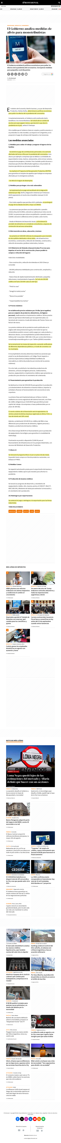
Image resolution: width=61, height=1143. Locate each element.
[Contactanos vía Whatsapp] (23, 1130)
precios (26, 511)
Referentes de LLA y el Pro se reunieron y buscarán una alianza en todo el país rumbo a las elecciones (18, 850)
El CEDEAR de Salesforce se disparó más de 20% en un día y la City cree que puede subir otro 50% (18, 880)
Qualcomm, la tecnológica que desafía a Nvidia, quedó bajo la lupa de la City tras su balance (42, 793)
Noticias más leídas (14, 740)
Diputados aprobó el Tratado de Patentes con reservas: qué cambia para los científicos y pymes (17, 620)
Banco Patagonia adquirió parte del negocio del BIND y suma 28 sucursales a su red (17, 822)
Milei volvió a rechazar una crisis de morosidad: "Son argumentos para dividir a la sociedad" (43, 1063)
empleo (19, 511)
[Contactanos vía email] (19, 1130)
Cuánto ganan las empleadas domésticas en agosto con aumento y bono (16, 648)
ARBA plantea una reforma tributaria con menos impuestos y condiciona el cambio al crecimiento (18, 591)
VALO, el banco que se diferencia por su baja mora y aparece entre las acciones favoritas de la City (18, 1063)
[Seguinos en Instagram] (26, 1119)
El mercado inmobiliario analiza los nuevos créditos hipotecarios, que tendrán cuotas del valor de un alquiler (17, 949)
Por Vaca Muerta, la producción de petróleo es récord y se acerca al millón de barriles (43, 977)
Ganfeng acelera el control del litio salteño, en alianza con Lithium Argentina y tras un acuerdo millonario (42, 949)
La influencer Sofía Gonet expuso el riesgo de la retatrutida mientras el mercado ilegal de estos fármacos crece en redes (17, 1092)
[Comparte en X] (12, 74)
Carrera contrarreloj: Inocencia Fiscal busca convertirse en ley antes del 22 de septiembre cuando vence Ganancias (42, 620)
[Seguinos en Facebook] (18, 1119)
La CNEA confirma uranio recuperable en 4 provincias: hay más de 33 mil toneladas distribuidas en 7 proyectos (42, 880)
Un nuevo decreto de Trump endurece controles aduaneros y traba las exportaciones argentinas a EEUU (42, 591)
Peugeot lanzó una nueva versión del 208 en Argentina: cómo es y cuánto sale (17, 1034)
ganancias (12, 511)
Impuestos (18, 25)
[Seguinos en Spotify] (43, 1119)
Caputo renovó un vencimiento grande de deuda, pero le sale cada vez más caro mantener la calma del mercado (17, 909)
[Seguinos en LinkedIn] (30, 1119)
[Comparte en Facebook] (8, 74)
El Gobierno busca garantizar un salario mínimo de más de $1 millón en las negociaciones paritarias (18, 893)
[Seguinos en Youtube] (35, 1119)
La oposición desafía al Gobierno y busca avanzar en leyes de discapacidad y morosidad (17, 793)
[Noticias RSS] (39, 1119)
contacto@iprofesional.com (30, 1138)
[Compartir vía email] (26, 74)
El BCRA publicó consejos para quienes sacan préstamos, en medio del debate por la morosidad (17, 1006)
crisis (31, 511)
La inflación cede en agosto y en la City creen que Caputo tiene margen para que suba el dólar (42, 1034)
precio (37, 511)
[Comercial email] (38, 1131)
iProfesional (10, 25)
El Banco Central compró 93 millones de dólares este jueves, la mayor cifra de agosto (17, 836)
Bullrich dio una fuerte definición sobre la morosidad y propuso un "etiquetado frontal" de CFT (17, 1020)
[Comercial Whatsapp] (42, 1131)
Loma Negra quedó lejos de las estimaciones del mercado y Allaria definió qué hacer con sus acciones (28, 779)
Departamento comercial (40, 1127)
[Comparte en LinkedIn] (19, 74)
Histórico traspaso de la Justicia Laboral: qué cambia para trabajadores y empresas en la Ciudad (17, 977)
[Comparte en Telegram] (22, 74)
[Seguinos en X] (22, 1119)
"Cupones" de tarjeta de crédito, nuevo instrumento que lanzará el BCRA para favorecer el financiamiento (43, 851)
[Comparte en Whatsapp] (15, 74)
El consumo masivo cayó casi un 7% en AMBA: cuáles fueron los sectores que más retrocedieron (18, 1077)
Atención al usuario (21, 1126)
